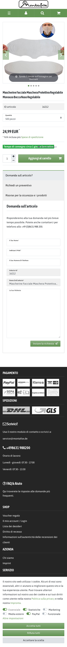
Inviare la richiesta (43, 343)
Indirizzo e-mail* (15, 250)
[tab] (33, 175)
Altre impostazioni (13, 618)
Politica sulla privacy (43, 598)
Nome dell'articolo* (16, 280)
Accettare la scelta (33, 640)
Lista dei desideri (48, 147)
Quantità (8, 115)
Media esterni (16, 614)
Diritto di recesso (12, 531)
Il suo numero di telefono (19, 260)
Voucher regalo (11, 515)
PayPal (36, 614)
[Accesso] (26, 13)
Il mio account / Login (15, 521)
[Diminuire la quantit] (13, 160)
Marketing (54, 609)
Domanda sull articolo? (19, 175)
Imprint (7, 563)
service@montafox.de (15, 438)
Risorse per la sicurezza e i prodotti (26, 195)
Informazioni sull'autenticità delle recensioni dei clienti (30, 540)
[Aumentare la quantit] (13, 156)
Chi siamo (8, 557)
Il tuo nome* (14, 240)
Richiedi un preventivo (19, 185)
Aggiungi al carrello (39, 158)
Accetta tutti (33, 625)
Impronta (15, 603)
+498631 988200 (18, 448)
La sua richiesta (15, 290)
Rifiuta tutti (33, 632)
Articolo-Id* (13, 270)
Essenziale (14, 609)
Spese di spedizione (32, 137)
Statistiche (34, 609)
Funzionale (54, 614)
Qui (5, 491)
